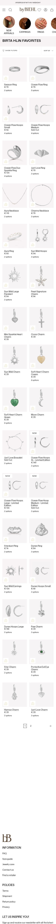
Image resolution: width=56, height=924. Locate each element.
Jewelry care (8, 864)
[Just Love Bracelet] (14, 442)
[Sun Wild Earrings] (14, 571)
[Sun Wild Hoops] (41, 236)
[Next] (43, 726)
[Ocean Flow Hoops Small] (14, 110)
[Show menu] (4, 10)
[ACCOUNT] (45, 10)
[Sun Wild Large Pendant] (14, 276)
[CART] (52, 10)
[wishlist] (39, 10)
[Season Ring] (14, 69)
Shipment (7, 896)
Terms (5, 890)
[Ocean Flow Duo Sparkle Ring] (14, 153)
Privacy (6, 907)
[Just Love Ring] (41, 153)
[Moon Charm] (41, 399)
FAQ (4, 853)
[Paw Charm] (41, 611)
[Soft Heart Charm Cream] (41, 357)
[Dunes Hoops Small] (41, 571)
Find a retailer (9, 875)
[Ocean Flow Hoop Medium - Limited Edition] (41, 485)
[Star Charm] (14, 652)
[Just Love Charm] (41, 695)
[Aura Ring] (14, 236)
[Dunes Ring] (41, 531)
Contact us (8, 869)
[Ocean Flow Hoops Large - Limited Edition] (14, 485)
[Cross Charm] (41, 319)
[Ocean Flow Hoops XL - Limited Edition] (41, 442)
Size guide (7, 859)
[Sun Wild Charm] (14, 357)
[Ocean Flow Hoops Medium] (41, 110)
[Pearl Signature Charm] (41, 276)
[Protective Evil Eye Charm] (41, 652)
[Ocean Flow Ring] (41, 69)
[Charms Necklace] (41, 195)
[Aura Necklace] (14, 195)
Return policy (8, 901)
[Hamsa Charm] (14, 695)
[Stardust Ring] (14, 531)
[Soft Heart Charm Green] (14, 399)
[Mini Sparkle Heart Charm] (14, 319)
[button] (10, 10)
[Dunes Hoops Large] (14, 611)
